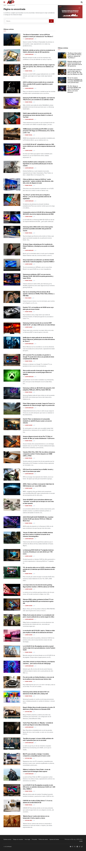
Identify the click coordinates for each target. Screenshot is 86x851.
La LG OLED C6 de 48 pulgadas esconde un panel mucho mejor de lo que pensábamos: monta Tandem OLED (39, 648)
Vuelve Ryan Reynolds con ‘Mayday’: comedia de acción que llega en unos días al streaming (38, 724)
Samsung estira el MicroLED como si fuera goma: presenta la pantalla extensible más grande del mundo (38, 229)
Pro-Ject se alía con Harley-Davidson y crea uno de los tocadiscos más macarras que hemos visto (38, 678)
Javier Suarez (28, 150)
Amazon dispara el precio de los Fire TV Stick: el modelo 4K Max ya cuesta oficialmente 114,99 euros (38, 437)
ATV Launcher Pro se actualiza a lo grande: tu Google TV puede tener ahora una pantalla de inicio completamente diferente (38, 357)
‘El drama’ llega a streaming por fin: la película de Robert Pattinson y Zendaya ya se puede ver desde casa (38, 246)
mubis (80, 841)
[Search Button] (51, 21)
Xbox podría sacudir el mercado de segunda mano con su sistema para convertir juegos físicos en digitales (38, 372)
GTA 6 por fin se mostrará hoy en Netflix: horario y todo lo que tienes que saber (38, 470)
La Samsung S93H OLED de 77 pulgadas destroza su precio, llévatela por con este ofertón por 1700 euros (38, 552)
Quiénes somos (7, 839)
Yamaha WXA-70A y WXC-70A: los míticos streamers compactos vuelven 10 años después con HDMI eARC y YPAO (39, 454)
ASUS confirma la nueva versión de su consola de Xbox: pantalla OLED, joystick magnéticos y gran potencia (38, 84)
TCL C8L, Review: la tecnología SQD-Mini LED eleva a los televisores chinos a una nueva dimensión (74, 89)
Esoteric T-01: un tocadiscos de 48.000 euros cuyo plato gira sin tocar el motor (38, 308)
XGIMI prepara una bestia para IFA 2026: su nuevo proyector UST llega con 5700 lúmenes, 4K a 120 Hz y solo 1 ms (38, 131)
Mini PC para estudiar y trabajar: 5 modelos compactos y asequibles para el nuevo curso (36, 755)
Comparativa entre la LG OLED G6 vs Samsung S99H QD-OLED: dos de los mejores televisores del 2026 (39, 213)
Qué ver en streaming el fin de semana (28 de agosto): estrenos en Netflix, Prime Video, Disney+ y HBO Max (38, 294)
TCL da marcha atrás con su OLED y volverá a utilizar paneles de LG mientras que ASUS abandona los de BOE (39, 569)
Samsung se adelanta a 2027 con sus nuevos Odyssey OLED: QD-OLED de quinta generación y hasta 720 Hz (38, 276)
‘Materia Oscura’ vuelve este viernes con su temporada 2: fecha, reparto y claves (36, 817)
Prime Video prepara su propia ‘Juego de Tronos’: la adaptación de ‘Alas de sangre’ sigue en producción (39, 404)
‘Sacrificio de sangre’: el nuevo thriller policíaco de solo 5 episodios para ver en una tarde (38, 739)
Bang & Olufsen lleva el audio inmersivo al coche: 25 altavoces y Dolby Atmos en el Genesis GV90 (39, 708)
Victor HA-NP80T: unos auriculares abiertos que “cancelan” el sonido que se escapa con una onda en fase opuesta (38, 501)
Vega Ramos (28, 298)
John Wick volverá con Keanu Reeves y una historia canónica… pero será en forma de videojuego (39, 662)
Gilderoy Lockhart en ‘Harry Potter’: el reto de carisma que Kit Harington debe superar (36, 770)
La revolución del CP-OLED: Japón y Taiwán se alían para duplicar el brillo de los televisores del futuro (39, 631)
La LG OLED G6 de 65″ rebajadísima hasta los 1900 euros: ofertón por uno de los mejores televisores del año (39, 146)
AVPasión (9, 846)
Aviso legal (27, 839)
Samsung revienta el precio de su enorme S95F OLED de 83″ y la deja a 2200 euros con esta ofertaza (39, 324)
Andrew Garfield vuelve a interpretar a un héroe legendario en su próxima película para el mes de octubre (38, 164)
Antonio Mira (28, 711)
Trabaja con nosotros (18, 839)
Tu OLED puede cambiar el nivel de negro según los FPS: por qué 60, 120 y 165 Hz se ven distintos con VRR (39, 66)
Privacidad (34, 839)
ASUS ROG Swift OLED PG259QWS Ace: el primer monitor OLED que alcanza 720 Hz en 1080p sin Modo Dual (38, 519)
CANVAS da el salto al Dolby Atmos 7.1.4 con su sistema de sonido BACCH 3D (37, 801)
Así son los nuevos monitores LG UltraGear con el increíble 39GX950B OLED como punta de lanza (75, 80)
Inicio (5, 5)
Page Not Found (11, 5)
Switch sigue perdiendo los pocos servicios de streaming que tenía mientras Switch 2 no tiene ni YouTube (38, 115)
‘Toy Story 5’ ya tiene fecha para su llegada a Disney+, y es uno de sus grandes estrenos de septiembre (37, 196)
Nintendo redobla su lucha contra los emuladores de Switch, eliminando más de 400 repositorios (39, 51)
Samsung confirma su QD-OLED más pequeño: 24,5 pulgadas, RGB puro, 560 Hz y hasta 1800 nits (39, 389)
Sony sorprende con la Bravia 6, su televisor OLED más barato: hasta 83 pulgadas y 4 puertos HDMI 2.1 (39, 261)
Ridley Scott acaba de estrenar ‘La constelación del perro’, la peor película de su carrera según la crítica (38, 616)
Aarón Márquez (29, 38)
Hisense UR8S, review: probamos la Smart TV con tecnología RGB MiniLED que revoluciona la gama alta (38, 601)
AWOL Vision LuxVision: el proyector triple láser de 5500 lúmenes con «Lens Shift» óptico (38, 485)
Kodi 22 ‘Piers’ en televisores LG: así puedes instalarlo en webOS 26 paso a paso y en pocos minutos (37, 421)
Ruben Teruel (28, 70)
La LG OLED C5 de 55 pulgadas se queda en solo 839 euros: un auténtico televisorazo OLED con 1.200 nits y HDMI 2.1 (39, 787)
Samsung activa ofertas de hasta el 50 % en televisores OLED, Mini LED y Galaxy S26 (36, 693)
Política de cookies (43, 839)
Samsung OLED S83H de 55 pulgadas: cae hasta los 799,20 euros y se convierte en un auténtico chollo (39, 99)
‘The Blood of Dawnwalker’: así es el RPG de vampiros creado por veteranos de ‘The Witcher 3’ (38, 35)
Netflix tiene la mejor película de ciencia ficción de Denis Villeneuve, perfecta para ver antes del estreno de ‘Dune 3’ (39, 339)
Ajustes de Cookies (54, 839)
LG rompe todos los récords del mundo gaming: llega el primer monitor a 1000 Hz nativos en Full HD (38, 586)
